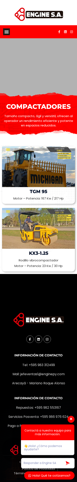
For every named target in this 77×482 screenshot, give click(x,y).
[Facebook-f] (59, 31)
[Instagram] (71, 31)
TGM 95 (38, 191)
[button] (6, 31)
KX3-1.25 (38, 253)
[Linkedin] (65, 31)
